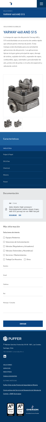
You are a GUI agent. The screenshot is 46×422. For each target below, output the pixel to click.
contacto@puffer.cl (18, 351)
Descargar (13, 215)
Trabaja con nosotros (10, 376)
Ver (20, 215)
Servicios (6, 368)
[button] (41, 3)
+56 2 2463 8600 (7, 351)
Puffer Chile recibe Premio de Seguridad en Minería (20, 385)
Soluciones (7, 365)
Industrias (7, 372)
